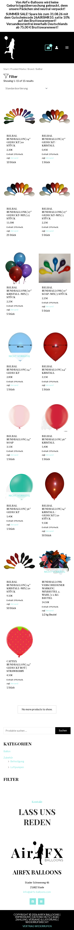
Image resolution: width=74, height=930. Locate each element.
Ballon (6, 751)
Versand (14, 158)
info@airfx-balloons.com (37, 891)
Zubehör (8, 757)
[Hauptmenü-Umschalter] (67, 47)
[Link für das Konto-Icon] (56, 47)
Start (6, 69)
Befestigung (17, 761)
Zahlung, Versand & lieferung (36, 919)
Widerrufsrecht (37, 922)
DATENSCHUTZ (41, 917)
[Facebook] (33, 901)
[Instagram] (41, 901)
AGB (55, 917)
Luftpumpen (17, 767)
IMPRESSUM (22, 917)
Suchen (63, 730)
